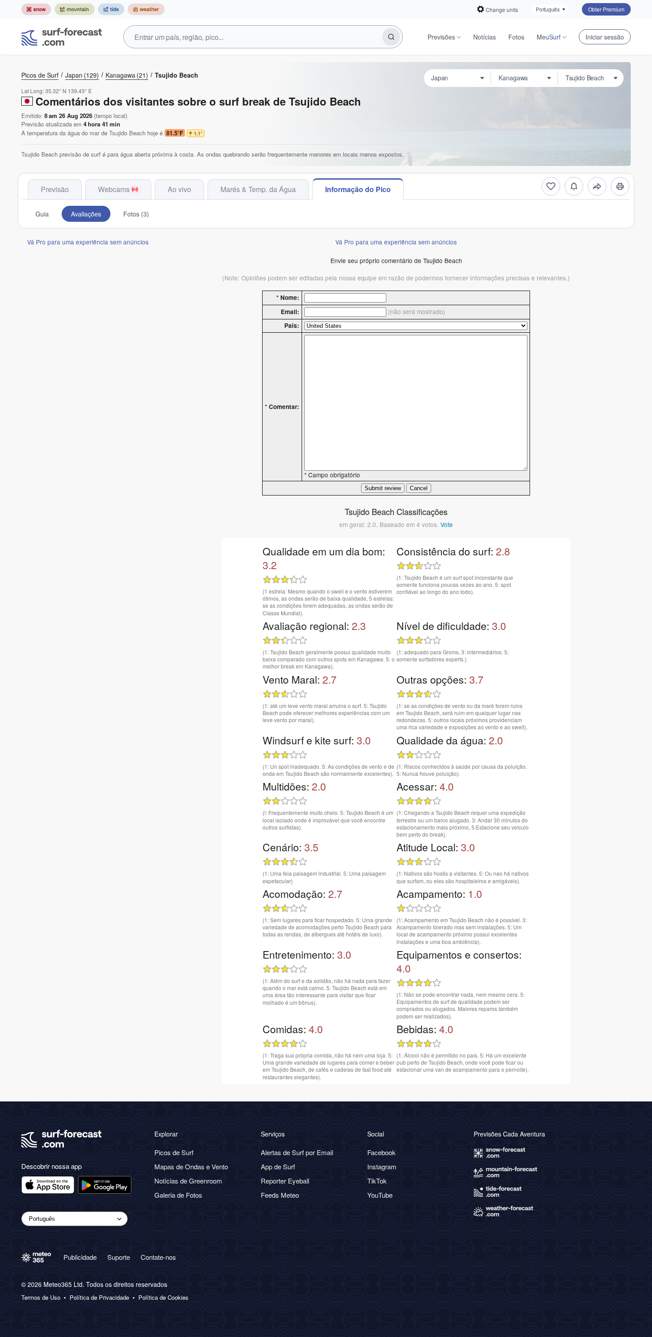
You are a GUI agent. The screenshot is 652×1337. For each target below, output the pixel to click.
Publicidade (80, 1257)
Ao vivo (179, 189)
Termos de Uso (40, 1298)
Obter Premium (606, 9)
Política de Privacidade (99, 1298)
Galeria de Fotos (178, 1194)
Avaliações (86, 213)
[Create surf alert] (574, 186)
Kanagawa (127, 75)
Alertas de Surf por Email (297, 1152)
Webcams (114, 189)
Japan (82, 75)
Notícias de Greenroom (188, 1180)
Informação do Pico (358, 189)
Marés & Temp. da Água (258, 189)
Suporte (118, 1257)
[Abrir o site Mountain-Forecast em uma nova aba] (74, 9)
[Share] (597, 186)
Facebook (381, 1152)
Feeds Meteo (280, 1194)
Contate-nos (158, 1257)
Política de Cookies (163, 1298)
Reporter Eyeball (285, 1180)
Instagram (382, 1166)
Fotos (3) (136, 213)
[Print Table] (620, 186)
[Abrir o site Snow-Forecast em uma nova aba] (36, 9)
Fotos (516, 36)
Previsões (441, 36)
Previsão (55, 189)
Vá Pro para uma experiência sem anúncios (88, 241)
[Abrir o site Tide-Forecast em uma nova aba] (111, 9)
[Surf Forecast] (61, 37)
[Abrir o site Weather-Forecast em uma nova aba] (146, 9)
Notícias (484, 36)
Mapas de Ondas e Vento (191, 1166)
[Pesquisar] (391, 37)
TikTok (377, 1180)
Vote (446, 524)
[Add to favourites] (551, 186)
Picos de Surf (40, 75)
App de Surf (278, 1166)
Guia (42, 213)
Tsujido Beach (176, 75)
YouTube (380, 1194)
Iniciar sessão (604, 36)
